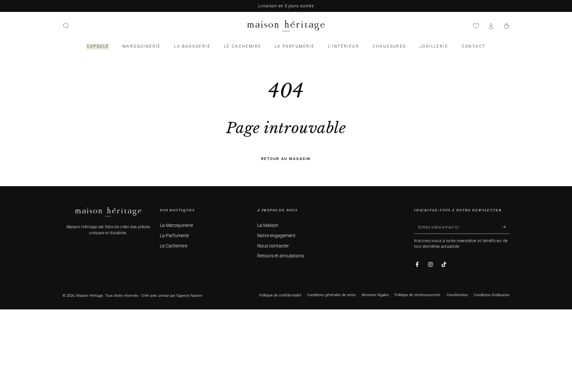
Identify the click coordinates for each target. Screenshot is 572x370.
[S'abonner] (505, 227)
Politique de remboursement (418, 295)
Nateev (196, 295)
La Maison (267, 225)
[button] (65, 25)
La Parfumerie (174, 235)
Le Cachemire (173, 246)
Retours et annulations (280, 256)
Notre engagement (276, 235)
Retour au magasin (285, 159)
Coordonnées (457, 295)
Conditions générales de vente (331, 295)
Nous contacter (273, 246)
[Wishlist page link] (476, 26)
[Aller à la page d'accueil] (286, 26)
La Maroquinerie (176, 225)
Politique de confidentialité (280, 295)
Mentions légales (375, 295)
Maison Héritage (89, 295)
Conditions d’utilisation (491, 295)
